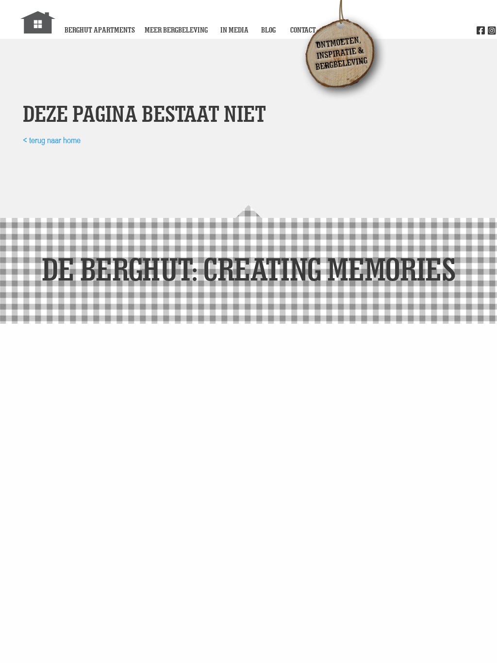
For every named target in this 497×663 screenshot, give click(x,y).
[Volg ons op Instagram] (492, 31)
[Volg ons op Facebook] (480, 31)
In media (234, 29)
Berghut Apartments (100, 29)
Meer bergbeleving (176, 29)
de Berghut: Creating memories (249, 268)
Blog (268, 29)
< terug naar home (52, 140)
